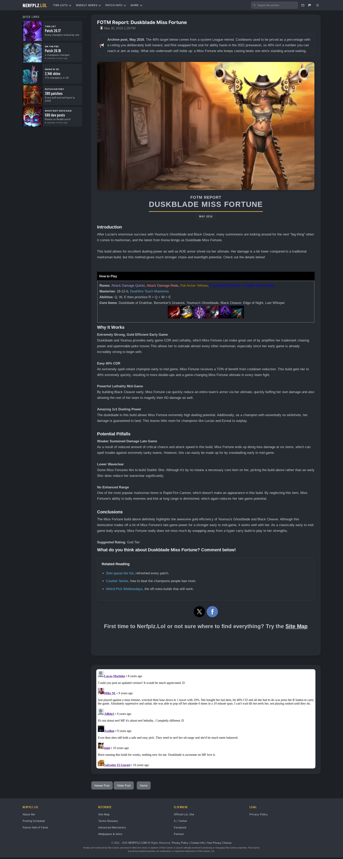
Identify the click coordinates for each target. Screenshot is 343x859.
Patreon (179, 834)
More (135, 5)
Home (143, 785)
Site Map (296, 626)
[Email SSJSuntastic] (303, 5)
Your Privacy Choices (219, 842)
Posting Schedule (34, 820)
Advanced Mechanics (112, 827)
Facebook (180, 827)
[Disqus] (205, 718)
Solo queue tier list (120, 573)
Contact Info (198, 842)
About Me (29, 814)
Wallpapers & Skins (110, 834)
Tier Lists (60, 5)
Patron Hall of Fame (35, 827)
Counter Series (117, 581)
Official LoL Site (184, 814)
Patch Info (113, 5)
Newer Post (102, 785)
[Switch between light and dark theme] (317, 5)
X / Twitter (180, 820)
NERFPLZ (35, 5)
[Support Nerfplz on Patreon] (309, 5)
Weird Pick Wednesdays (124, 589)
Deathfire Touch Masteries (149, 291)
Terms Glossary (108, 820)
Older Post (124, 785)
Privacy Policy (259, 814)
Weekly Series (86, 5)
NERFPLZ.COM (137, 842)
